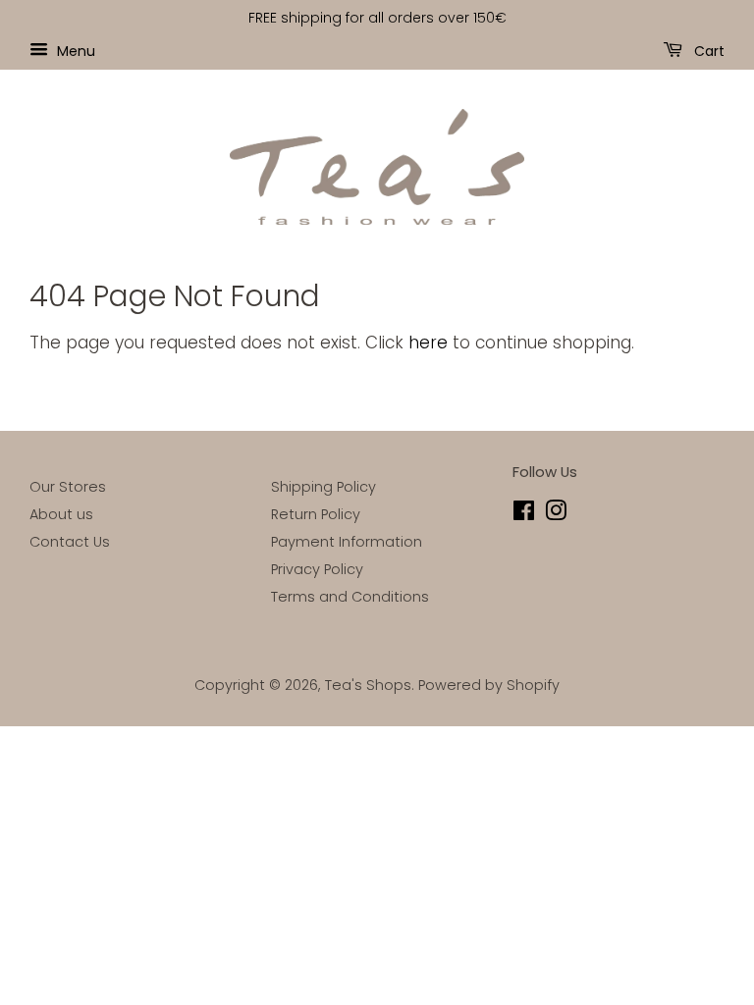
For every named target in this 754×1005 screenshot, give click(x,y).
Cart (707, 50)
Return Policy (315, 514)
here (428, 342)
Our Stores (67, 487)
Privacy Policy (317, 569)
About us (61, 514)
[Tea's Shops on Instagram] (555, 514)
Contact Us (69, 542)
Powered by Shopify (489, 685)
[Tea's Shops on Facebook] (523, 514)
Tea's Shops (368, 685)
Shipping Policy (323, 487)
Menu (74, 50)
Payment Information (346, 542)
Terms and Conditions (350, 597)
